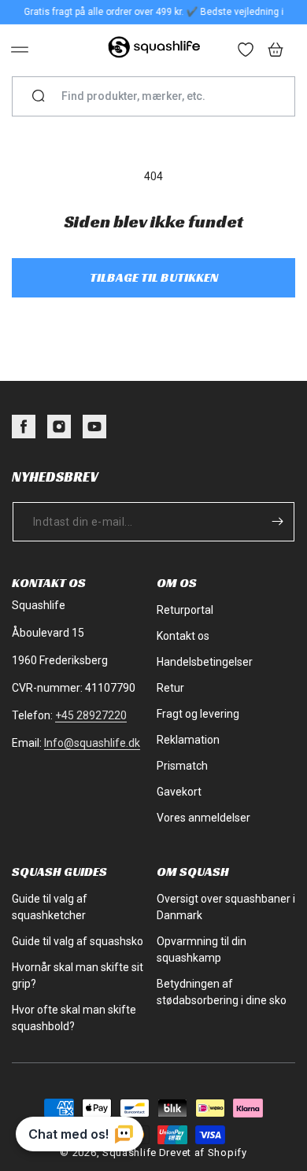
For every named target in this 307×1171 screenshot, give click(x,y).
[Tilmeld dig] (277, 521)
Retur (170, 688)
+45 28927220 (91, 715)
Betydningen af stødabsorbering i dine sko (222, 992)
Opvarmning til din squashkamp (201, 949)
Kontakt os (183, 636)
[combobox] (159, 96)
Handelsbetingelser (205, 662)
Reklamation (188, 739)
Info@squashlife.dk (92, 743)
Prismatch (182, 765)
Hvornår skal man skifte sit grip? (77, 975)
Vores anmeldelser (203, 817)
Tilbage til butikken (154, 277)
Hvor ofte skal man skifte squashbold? (74, 1017)
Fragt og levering (198, 713)
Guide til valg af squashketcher (49, 907)
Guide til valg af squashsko (77, 941)
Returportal (185, 610)
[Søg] (38, 97)
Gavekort (179, 791)
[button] (20, 49)
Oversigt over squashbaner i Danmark (226, 907)
